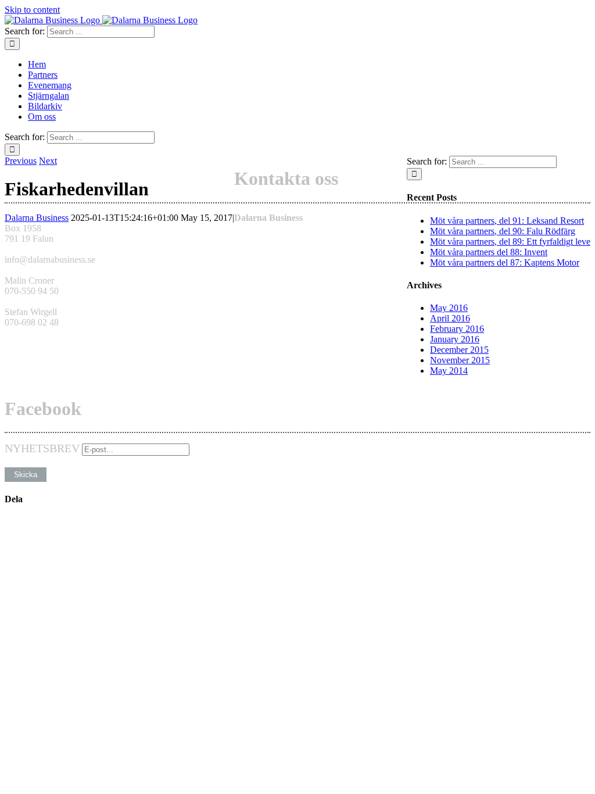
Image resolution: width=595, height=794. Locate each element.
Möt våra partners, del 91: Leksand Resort (507, 221)
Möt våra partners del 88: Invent (488, 252)
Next (48, 161)
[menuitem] (309, 64)
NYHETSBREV (42, 448)
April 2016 (450, 318)
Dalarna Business (37, 218)
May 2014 (449, 370)
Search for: (25, 31)
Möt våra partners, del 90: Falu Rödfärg (502, 231)
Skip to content (32, 10)
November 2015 (460, 360)
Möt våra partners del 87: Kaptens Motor (504, 262)
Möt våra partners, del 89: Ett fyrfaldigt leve (510, 241)
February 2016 (457, 329)
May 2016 (449, 308)
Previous (21, 161)
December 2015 (459, 350)
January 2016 (454, 339)
